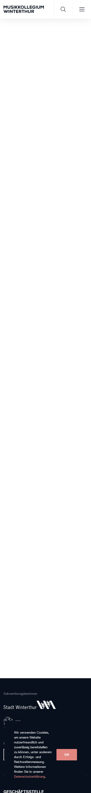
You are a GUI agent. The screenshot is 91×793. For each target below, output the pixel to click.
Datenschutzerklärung (29, 777)
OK (66, 755)
